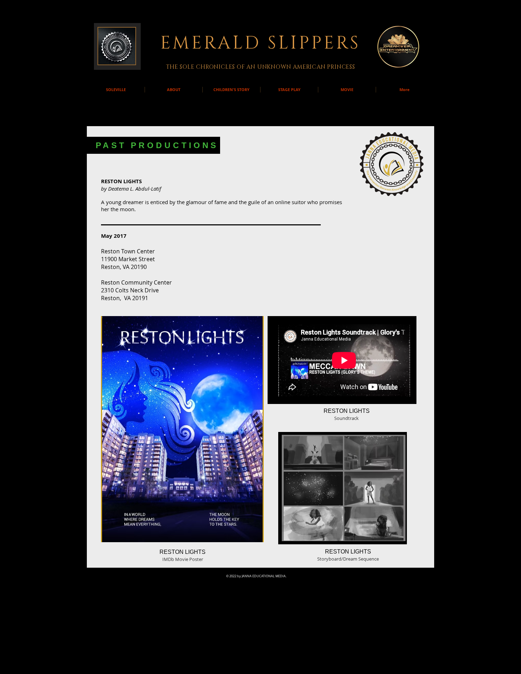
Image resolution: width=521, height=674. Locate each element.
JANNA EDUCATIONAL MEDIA (264, 576)
